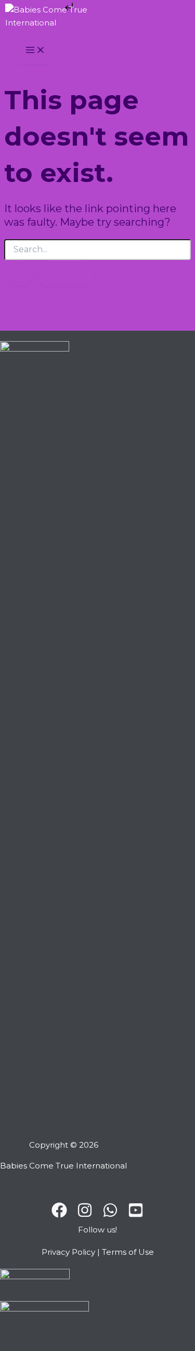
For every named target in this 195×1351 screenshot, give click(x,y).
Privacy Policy (68, 1252)
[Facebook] (59, 1215)
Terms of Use (128, 1252)
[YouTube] (136, 1215)
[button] (97, 1232)
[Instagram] (85, 1215)
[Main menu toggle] (35, 50)
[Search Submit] (18, 273)
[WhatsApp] (110, 1215)
